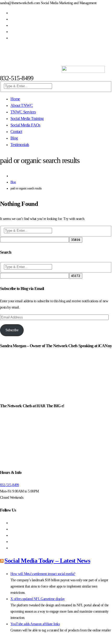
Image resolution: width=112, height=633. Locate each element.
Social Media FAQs (25, 125)
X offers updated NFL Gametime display (37, 599)
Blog (14, 138)
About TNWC (21, 105)
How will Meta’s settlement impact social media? (42, 574)
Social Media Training (26, 118)
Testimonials (19, 144)
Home (15, 99)
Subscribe (11, 330)
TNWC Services (23, 112)
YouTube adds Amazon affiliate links (35, 624)
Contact (16, 131)
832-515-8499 (9, 485)
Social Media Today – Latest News (47, 560)
